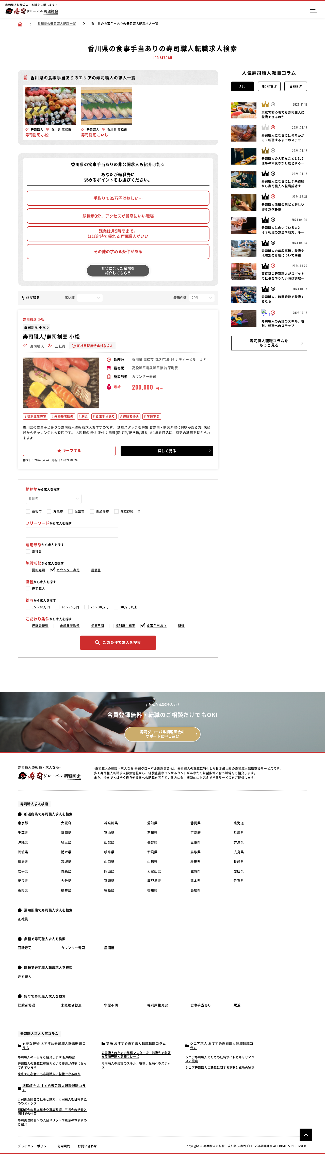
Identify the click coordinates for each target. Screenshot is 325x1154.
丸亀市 (58, 511)
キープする (71, 450)
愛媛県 (239, 871)
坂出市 (80, 511)
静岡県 (195, 823)
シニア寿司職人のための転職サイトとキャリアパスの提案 (219, 1059)
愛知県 (152, 823)
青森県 (66, 871)
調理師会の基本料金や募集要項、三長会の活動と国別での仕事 (52, 1111)
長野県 (152, 842)
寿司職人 (36, 346)
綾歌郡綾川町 (130, 511)
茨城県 (23, 852)
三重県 (195, 842)
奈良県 (23, 880)
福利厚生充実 (36, 416)
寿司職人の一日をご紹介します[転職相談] (47, 1057)
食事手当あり (105, 416)
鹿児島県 (154, 880)
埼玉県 (66, 842)
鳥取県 (195, 852)
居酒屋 (96, 570)
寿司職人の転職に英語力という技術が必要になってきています (52, 1065)
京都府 (195, 832)
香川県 (152, 890)
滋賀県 (195, 871)
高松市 (37, 511)
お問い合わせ (87, 1146)
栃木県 (66, 852)
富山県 (109, 832)
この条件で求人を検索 (122, 642)
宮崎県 (109, 880)
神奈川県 (111, 823)
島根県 (195, 890)
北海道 (239, 823)
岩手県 (23, 871)
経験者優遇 (130, 416)
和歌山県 (154, 871)
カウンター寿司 (68, 570)
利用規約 (63, 1146)
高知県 (23, 890)
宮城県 (66, 861)
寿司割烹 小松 (35, 327)
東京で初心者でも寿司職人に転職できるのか (49, 1073)
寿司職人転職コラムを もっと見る (269, 343)
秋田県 (195, 861)
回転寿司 (38, 570)
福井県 (66, 890)
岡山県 (109, 871)
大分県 (66, 880)
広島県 (239, 852)
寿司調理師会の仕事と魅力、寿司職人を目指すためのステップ (52, 1101)
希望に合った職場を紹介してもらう (118, 271)
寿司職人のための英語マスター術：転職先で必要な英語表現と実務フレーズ (136, 1054)
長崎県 (239, 861)
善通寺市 (102, 511)
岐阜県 (109, 852)
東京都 (23, 823)
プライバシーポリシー (34, 1146)
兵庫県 (239, 832)
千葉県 (23, 832)
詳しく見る (167, 451)
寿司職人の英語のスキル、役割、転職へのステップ (136, 1065)
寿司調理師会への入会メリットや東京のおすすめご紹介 (52, 1122)
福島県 (23, 861)
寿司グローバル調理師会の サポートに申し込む (162, 734)
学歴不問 (153, 416)
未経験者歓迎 (63, 416)
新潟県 (152, 852)
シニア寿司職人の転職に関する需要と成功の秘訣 (219, 1067)
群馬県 (239, 842)
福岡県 (66, 832)
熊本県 (195, 880)
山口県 (109, 861)
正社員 (60, 346)
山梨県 (109, 842)
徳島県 (109, 890)
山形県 (152, 861)
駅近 (84, 416)
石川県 (152, 832)
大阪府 (66, 823)
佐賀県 (239, 880)
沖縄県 (23, 842)
